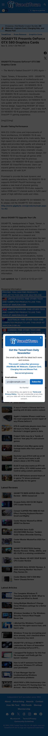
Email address (11, 377)
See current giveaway (24, 373)
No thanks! (24, 388)
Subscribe (36, 381)
